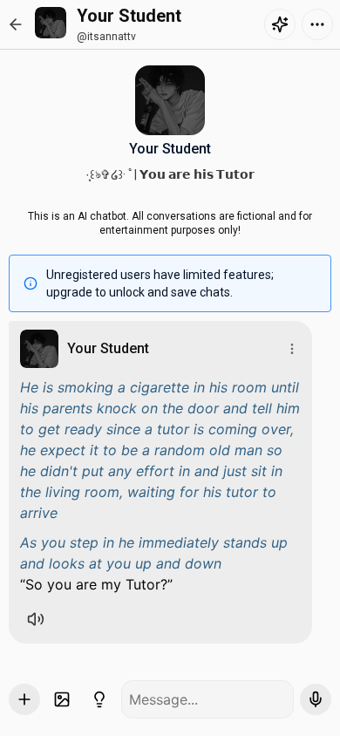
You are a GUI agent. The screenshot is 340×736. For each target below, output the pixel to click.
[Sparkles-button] (280, 24)
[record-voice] (315, 699)
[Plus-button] (24, 699)
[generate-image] (62, 699)
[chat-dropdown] (317, 24)
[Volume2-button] (35, 619)
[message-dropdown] (292, 349)
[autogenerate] (99, 699)
